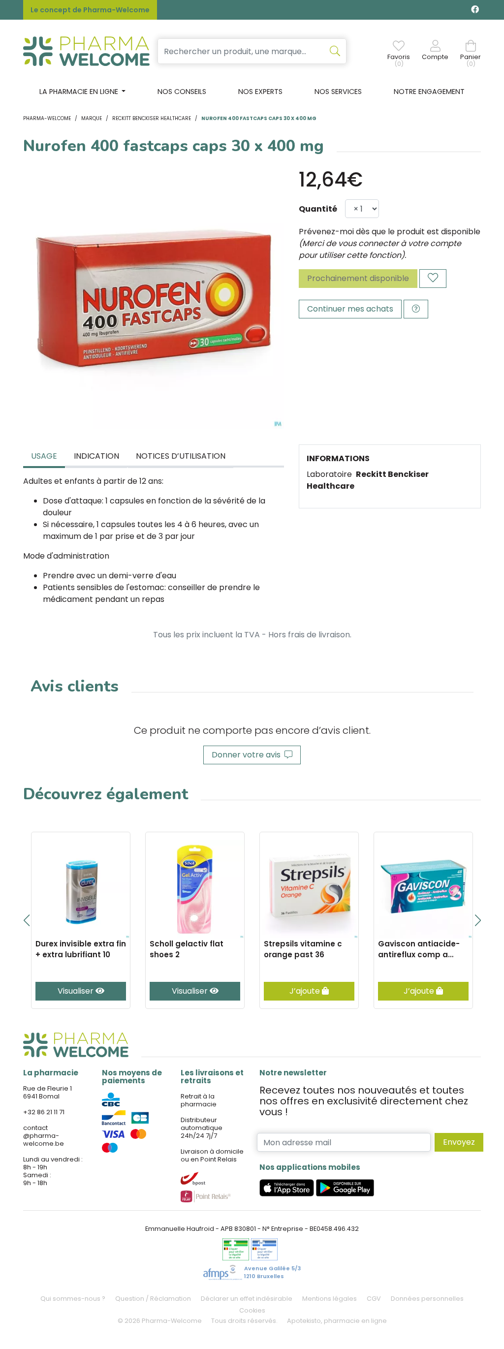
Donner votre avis (248, 754)
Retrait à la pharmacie (199, 1100)
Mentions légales (329, 1298)
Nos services (338, 91)
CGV (374, 1298)
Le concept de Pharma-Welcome (90, 10)
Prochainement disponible (358, 278)
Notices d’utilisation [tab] (180, 456)
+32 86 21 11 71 (43, 1112)
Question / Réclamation (153, 1298)
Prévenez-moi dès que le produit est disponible (389, 231)
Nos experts (260, 91)
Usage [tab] (44, 456)
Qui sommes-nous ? (72, 1298)
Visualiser (76, 991)
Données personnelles (427, 1298)
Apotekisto (337, 1321)
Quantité (318, 209)
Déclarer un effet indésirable (246, 1298)
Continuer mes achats (350, 308)
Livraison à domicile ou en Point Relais (212, 1155)
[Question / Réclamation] (416, 309)
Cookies (252, 1310)
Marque (91, 118)
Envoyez (459, 1142)
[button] (26, 920)
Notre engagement (429, 91)
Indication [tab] (96, 456)
